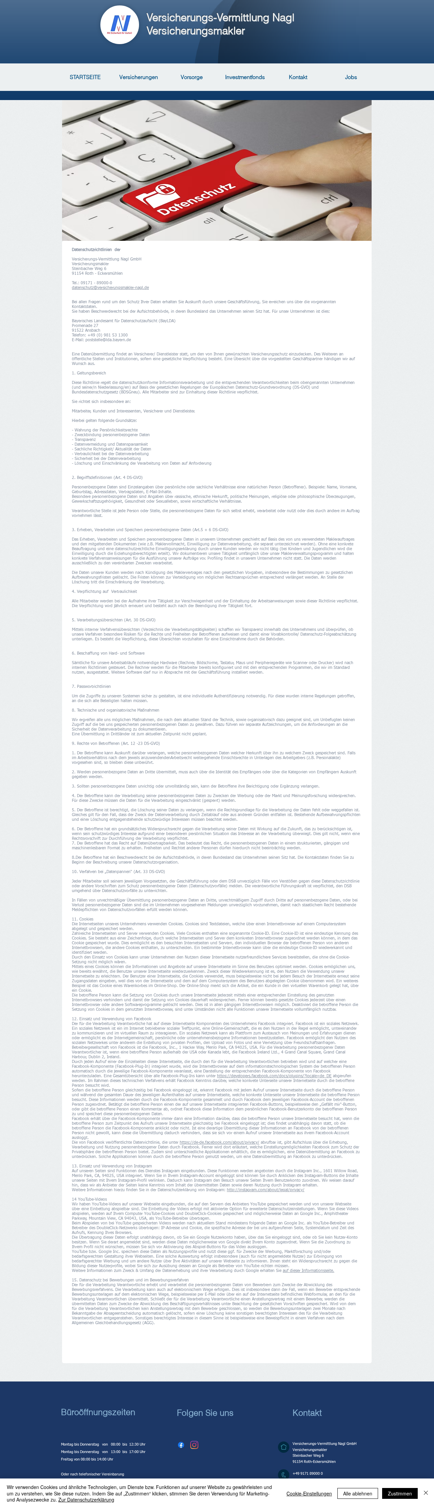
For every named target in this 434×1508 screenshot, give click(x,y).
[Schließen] (426, 1493)
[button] (181, 1445)
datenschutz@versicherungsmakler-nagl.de (110, 288)
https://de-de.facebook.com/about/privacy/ (219, 1143)
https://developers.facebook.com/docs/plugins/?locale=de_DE (274, 1076)
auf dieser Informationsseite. (308, 1271)
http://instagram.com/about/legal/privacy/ (265, 1190)
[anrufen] (283, 1475)
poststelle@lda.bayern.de (108, 340)
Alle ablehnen (357, 1493)
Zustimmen (400, 1493)
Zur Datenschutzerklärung (86, 1499)
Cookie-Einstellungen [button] (309, 1493)
